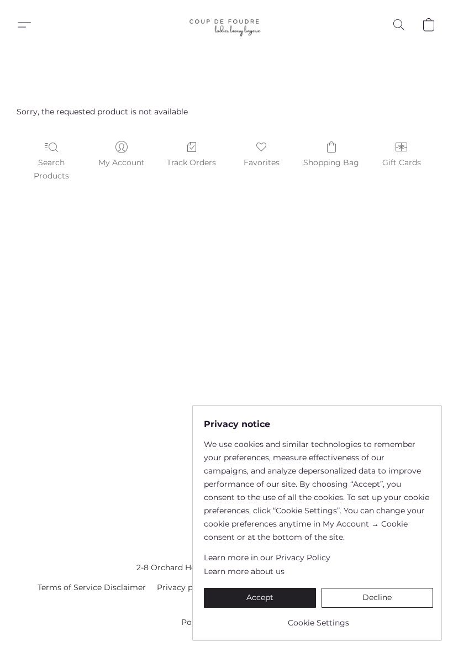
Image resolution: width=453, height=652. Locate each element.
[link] (318, 618)
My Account (121, 162)
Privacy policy (184, 587)
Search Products (51, 169)
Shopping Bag (331, 162)
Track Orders (191, 162)
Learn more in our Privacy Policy (267, 557)
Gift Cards (401, 162)
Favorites (262, 162)
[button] (226, 25)
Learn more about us (244, 571)
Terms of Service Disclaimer (92, 587)
